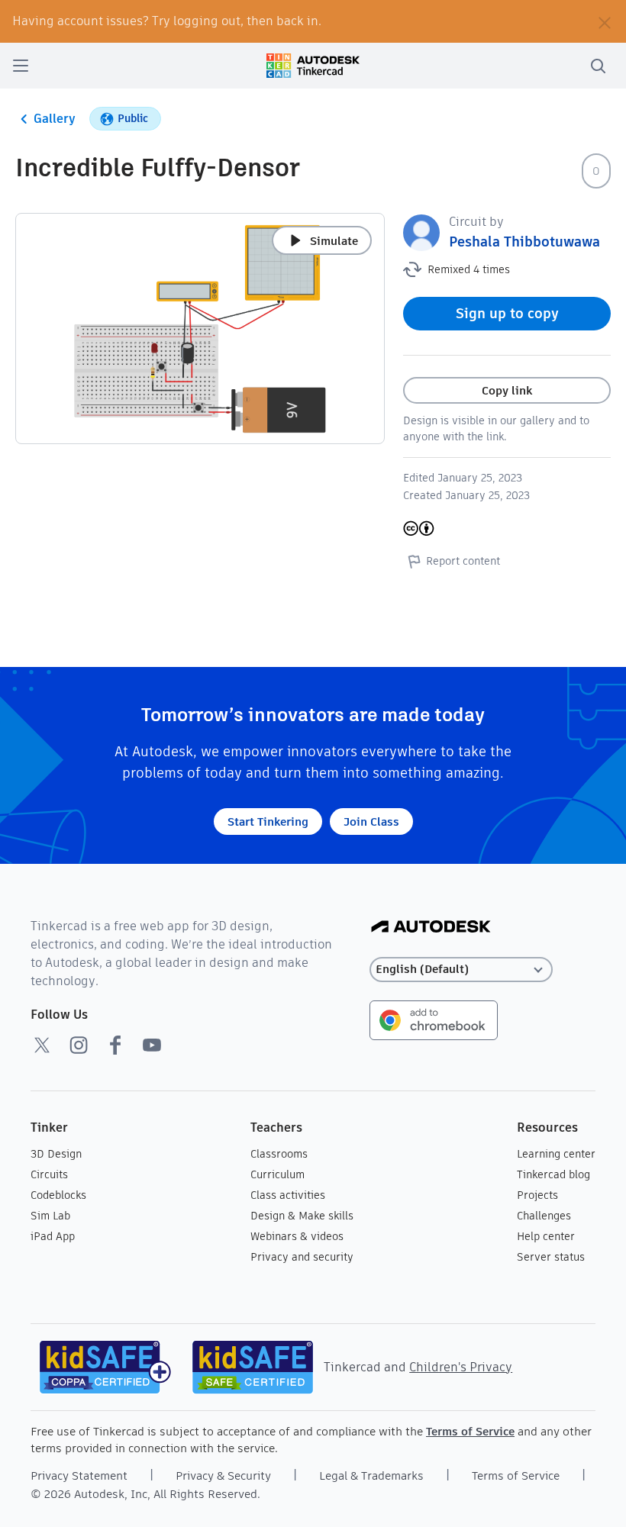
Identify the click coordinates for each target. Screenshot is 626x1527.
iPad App (53, 1236)
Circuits (49, 1174)
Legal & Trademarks (371, 1475)
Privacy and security (301, 1256)
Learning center (556, 1153)
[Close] (604, 21)
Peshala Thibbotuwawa (524, 241)
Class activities (287, 1195)
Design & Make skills (301, 1215)
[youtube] (151, 1044)
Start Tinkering (267, 821)
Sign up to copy (507, 313)
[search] (597, 65)
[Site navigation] (20, 65)
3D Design (56, 1153)
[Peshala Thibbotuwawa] (421, 231)
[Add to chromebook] (433, 1019)
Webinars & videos (297, 1236)
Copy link (507, 390)
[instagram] (78, 1044)
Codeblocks (58, 1195)
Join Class (371, 821)
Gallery (55, 118)
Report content (463, 561)
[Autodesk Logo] (430, 927)
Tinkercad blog (553, 1174)
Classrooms (279, 1153)
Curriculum (277, 1174)
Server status (551, 1256)
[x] (42, 1044)
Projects (537, 1195)
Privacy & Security (223, 1475)
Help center (546, 1236)
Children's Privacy (460, 1367)
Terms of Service (470, 1431)
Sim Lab (50, 1215)
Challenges (544, 1215)
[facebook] (115, 1044)
